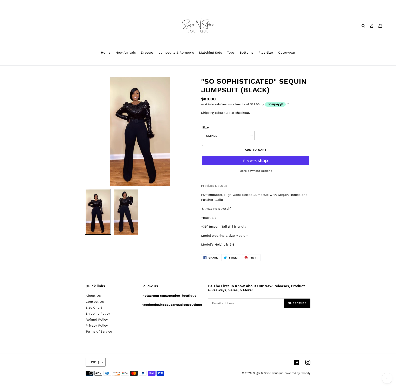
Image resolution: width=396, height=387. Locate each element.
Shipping (207, 113)
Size (205, 127)
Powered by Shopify (297, 373)
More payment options (255, 170)
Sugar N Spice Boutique (268, 373)
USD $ (95, 362)
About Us (93, 296)
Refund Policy (97, 319)
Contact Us (95, 301)
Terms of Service (99, 331)
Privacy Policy (97, 325)
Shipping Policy (98, 313)
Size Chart (94, 307)
